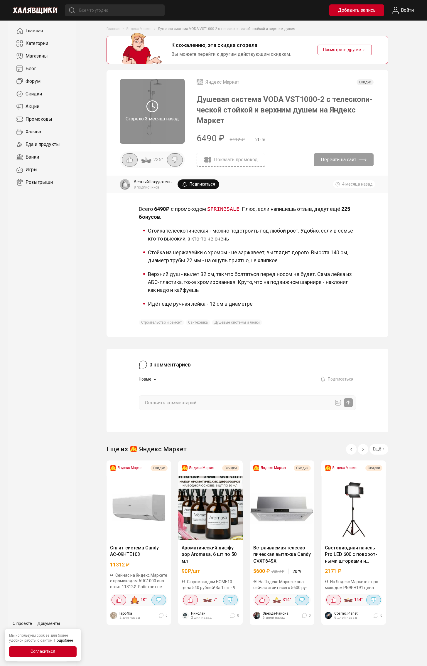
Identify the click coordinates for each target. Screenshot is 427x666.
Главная (113, 29)
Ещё (377, 449)
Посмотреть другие (342, 49)
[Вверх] (417, 656)
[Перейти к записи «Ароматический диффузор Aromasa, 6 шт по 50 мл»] (210, 508)
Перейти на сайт (338, 159)
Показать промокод (236, 159)
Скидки (365, 82)
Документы (48, 623)
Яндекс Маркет (139, 29)
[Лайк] (130, 159)
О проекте (22, 623)
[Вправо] (363, 449)
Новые (145, 379)
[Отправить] (348, 402)
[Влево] (351, 449)
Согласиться (43, 651)
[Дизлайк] (175, 159)
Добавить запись (357, 10)
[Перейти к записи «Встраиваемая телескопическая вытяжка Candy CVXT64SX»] (282, 508)
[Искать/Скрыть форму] (72, 10)
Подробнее (63, 640)
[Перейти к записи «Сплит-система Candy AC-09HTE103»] (139, 508)
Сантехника (198, 322)
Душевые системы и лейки (237, 322)
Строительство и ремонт (161, 322)
